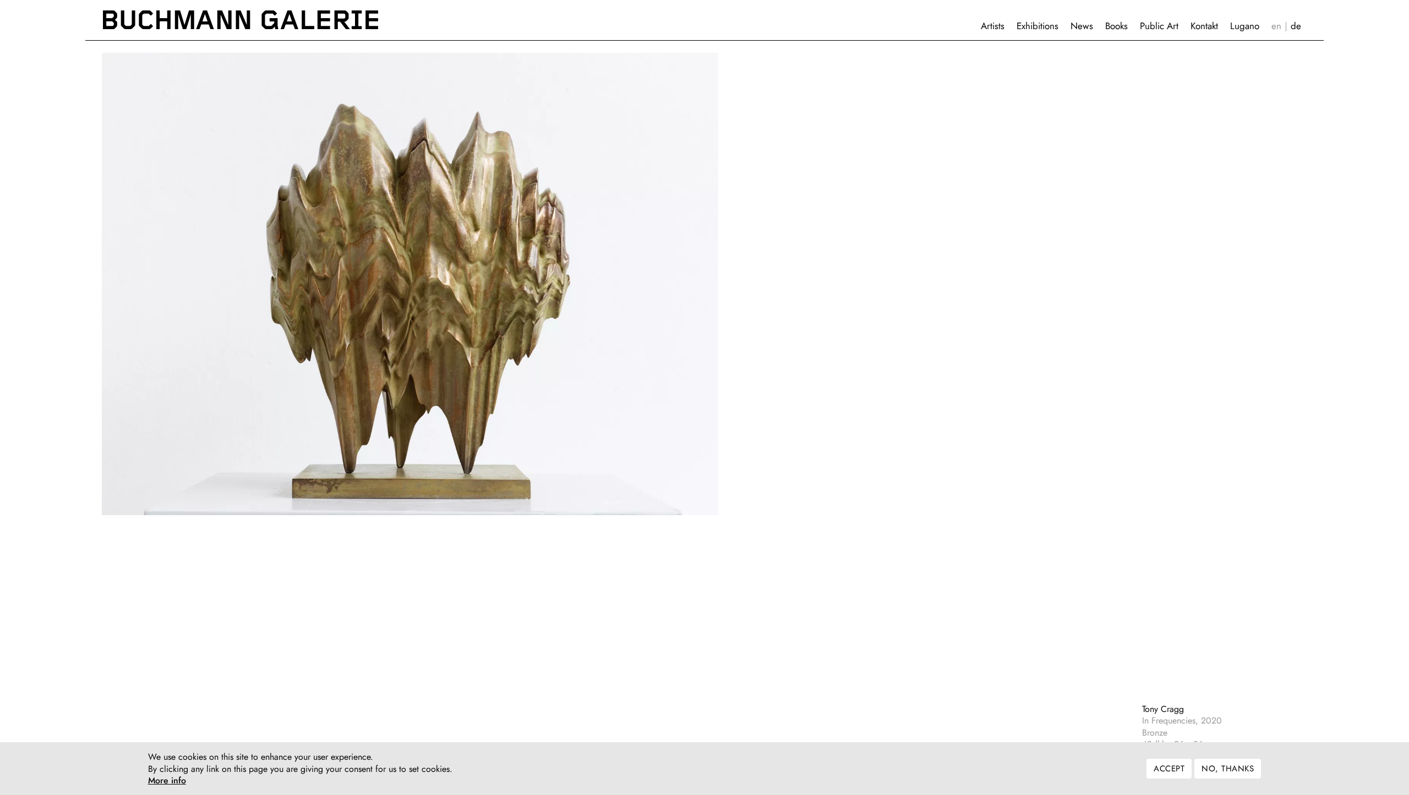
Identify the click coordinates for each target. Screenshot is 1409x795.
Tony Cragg (1163, 709)
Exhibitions (1037, 25)
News (1082, 25)
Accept (1169, 769)
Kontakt (1204, 25)
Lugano (1244, 25)
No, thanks (1228, 769)
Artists (992, 25)
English (1276, 26)
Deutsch (1296, 26)
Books (1116, 25)
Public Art (1159, 25)
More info (167, 781)
